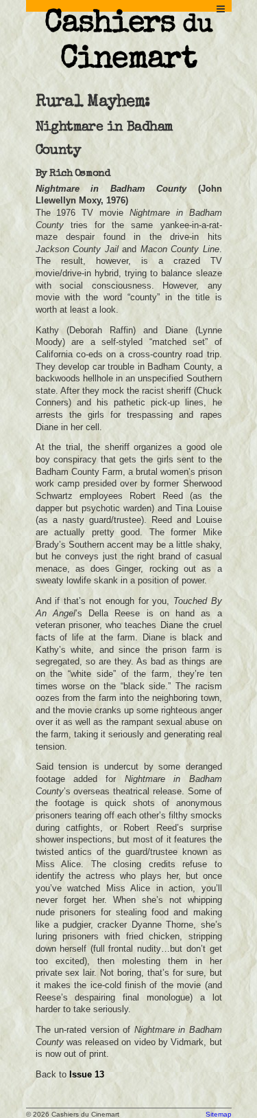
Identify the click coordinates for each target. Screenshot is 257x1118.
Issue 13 (86, 1075)
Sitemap (219, 1114)
